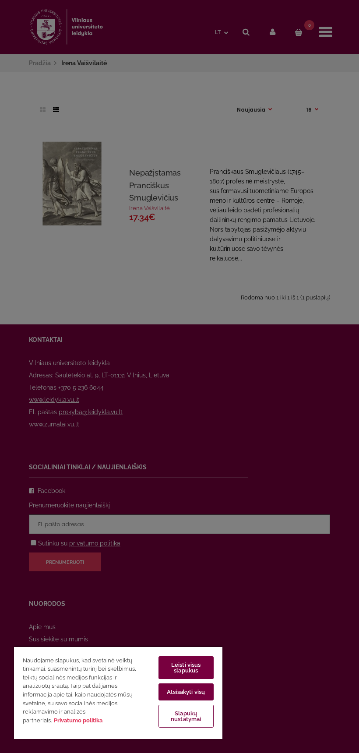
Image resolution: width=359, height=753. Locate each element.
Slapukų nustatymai (186, 716)
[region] (118, 692)
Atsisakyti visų (186, 692)
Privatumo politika (78, 720)
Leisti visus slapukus (186, 668)
